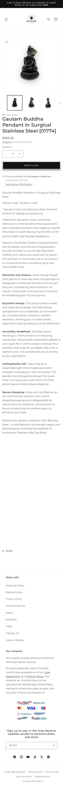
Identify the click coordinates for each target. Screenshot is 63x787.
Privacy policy (52, 772)
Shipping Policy (15, 585)
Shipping (6, 142)
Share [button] (9, 551)
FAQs (9, 626)
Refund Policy (14, 592)
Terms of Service (15, 606)
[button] (6, 19)
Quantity (7, 147)
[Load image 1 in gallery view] (14, 102)
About (9, 612)
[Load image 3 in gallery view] (48, 102)
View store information (18, 184)
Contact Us (12, 633)
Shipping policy (42, 776)
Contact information (33, 781)
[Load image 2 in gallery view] (31, 102)
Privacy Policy (14, 599)
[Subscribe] (53, 745)
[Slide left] (3, 103)
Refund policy (35, 772)
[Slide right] (60, 103)
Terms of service (24, 776)
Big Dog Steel (18, 772)
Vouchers (11, 619)
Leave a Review (15, 640)
